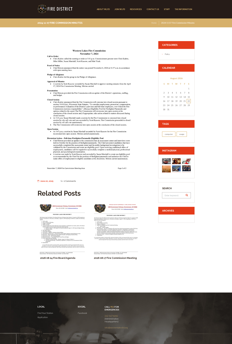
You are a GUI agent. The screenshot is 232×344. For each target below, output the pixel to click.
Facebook (82, 313)
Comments (70, 181)
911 (112, 306)
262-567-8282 (111, 315)
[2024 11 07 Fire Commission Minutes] (89, 108)
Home (154, 23)
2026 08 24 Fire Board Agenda (57, 258)
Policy (167, 54)
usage (181, 134)
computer (169, 134)
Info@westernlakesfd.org (116, 327)
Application (42, 317)
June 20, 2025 (46, 181)
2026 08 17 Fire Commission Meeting (115, 258)
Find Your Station (45, 313)
